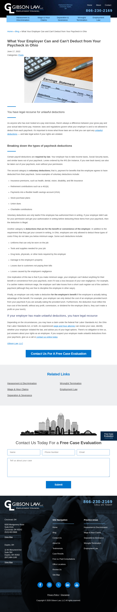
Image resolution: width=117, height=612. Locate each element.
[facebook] (40, 585)
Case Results (58, 554)
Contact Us (57, 538)
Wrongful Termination (82, 18)
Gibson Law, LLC (15, 343)
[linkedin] (67, 585)
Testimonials (58, 548)
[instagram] (49, 585)
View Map (9, 537)
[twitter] (58, 585)
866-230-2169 (97, 501)
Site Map (56, 575)
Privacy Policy (53, 595)
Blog (17, 31)
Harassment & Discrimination (22, 18)
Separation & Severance (63, 18)
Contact (108, 5)
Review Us (57, 570)
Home (89, 5)
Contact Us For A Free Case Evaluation (58, 353)
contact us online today (46, 337)
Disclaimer (65, 595)
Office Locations (59, 564)
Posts (21, 55)
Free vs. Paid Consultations (64, 559)
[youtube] (77, 585)
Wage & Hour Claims (44, 18)
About (98, 5)
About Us (56, 543)
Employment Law (98, 18)
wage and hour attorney (64, 326)
